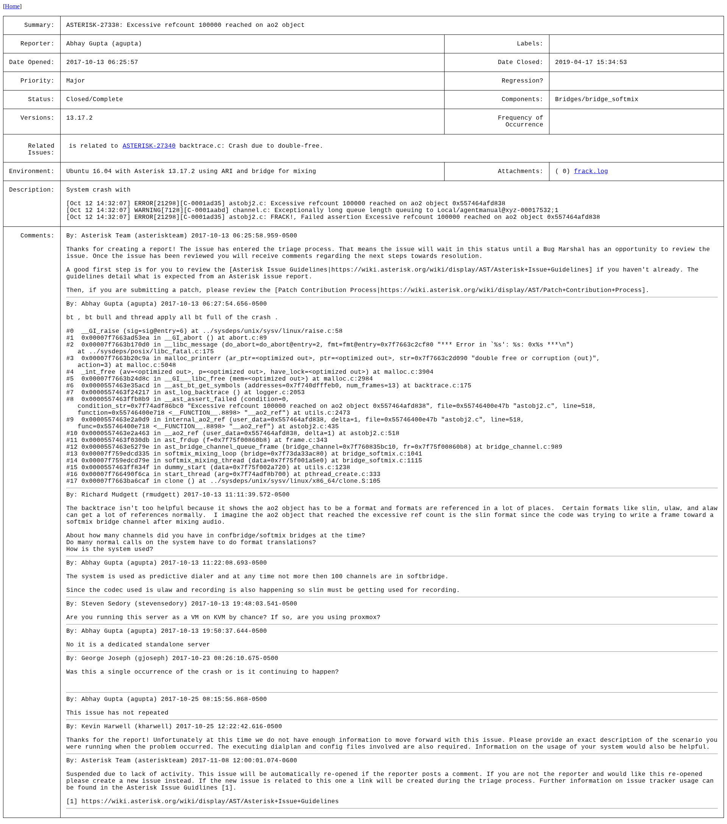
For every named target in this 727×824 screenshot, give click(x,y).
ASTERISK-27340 (149, 146)
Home (12, 6)
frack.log (591, 171)
